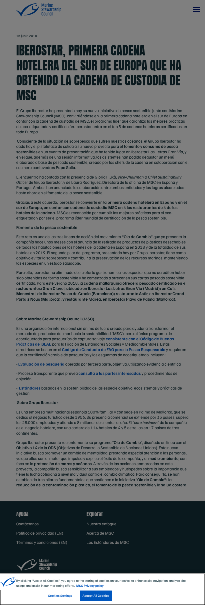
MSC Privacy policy (90, 586)
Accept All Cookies (95, 596)
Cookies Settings (60, 596)
